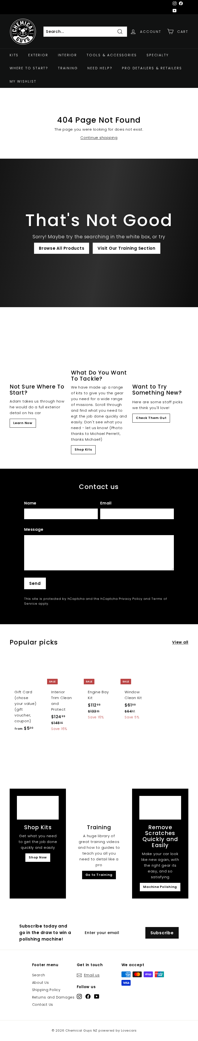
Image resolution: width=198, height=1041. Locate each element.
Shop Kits (83, 449)
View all (180, 642)
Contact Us (42, 1004)
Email (106, 503)
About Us (40, 982)
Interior (67, 55)
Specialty (158, 55)
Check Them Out (151, 418)
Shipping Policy (46, 989)
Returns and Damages (53, 997)
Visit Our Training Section (127, 248)
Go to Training (99, 874)
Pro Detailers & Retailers (152, 68)
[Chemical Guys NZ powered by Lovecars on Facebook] (88, 996)
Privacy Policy (130, 599)
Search (38, 975)
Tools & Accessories (112, 55)
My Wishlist (23, 81)
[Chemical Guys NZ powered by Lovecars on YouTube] (96, 996)
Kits (14, 55)
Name (30, 503)
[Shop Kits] (38, 807)
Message (33, 529)
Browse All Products (61, 248)
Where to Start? (29, 68)
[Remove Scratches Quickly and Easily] (160, 807)
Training (68, 68)
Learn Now (22, 423)
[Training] (99, 807)
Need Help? (99, 68)
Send (35, 583)
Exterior (38, 55)
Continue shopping (99, 137)
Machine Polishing (160, 887)
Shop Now (38, 857)
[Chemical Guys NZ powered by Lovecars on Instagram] (79, 996)
